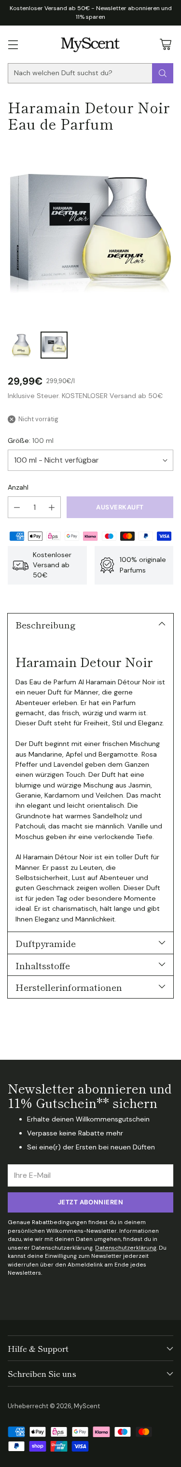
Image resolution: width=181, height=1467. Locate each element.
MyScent (87, 1406)
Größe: (31, 440)
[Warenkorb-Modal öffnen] (165, 44)
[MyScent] (90, 44)
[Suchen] (162, 73)
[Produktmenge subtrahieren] (17, 507)
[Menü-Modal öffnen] (13, 44)
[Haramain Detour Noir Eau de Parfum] (90, 233)
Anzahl (18, 487)
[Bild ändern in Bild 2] (54, 345)
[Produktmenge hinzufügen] (51, 507)
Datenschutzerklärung (125, 1248)
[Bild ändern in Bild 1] (21, 345)
